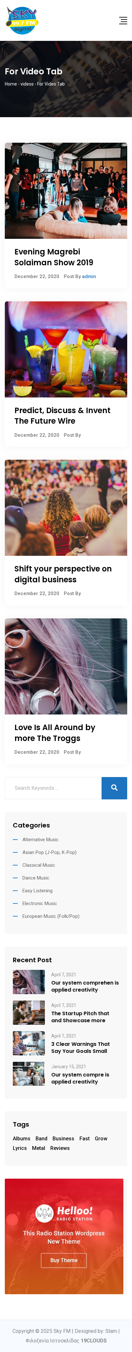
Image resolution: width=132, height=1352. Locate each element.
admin (89, 276)
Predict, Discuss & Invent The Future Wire (62, 416)
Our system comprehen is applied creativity (85, 986)
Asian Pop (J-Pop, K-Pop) (49, 852)
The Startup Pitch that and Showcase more (80, 1017)
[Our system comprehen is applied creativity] (29, 981)
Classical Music (38, 865)
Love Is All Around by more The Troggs (54, 733)
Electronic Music (39, 903)
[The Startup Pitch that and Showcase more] (29, 1012)
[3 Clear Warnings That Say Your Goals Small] (29, 1043)
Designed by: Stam (96, 1331)
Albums (21, 1139)
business (63, 1139)
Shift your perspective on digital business (63, 574)
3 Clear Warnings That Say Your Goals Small (80, 1048)
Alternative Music (40, 839)
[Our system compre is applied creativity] (29, 1073)
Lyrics (20, 1148)
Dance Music (35, 878)
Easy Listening (37, 891)
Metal (38, 1148)
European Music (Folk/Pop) (50, 916)
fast (84, 1139)
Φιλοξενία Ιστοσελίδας (66, 1341)
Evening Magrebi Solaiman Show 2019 (53, 257)
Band (41, 1139)
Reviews (60, 1148)
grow (101, 1139)
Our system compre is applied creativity (80, 1078)
